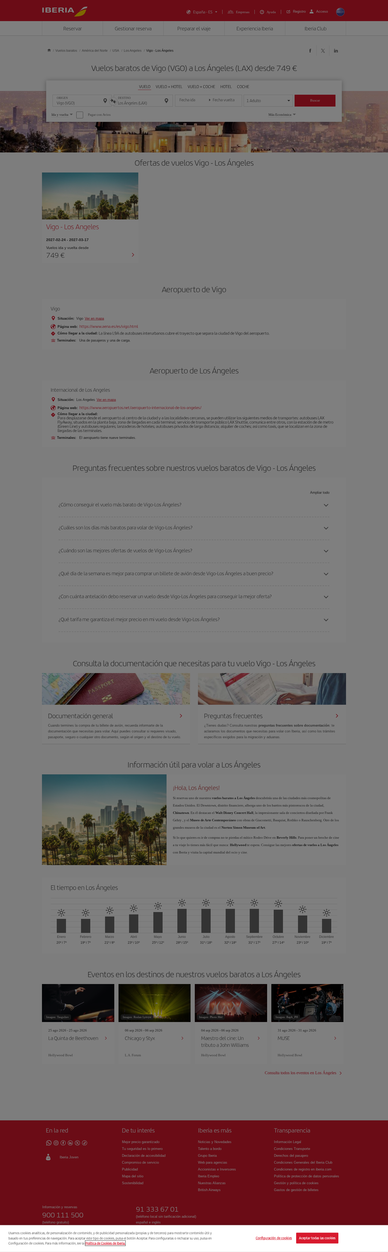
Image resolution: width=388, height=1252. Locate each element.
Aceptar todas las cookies (317, 1238)
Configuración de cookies (274, 1238)
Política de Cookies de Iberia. (105, 1243)
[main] (194, 1238)
